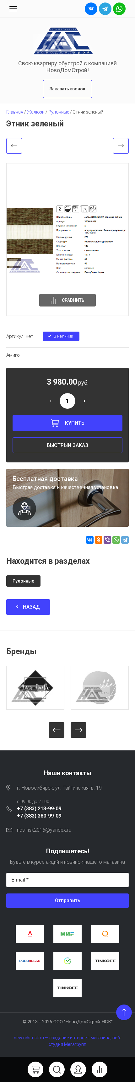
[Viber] (107, 540)
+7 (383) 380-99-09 (39, 816)
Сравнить (73, 300)
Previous (56, 730)
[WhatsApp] (116, 540)
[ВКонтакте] (90, 540)
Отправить (67, 900)
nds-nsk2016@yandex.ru (44, 830)
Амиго (13, 355)
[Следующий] (121, 146)
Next (78, 730)
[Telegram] (125, 540)
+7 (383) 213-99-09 (39, 809)
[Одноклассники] (98, 540)
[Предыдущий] (14, 146)
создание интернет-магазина (80, 1037)
